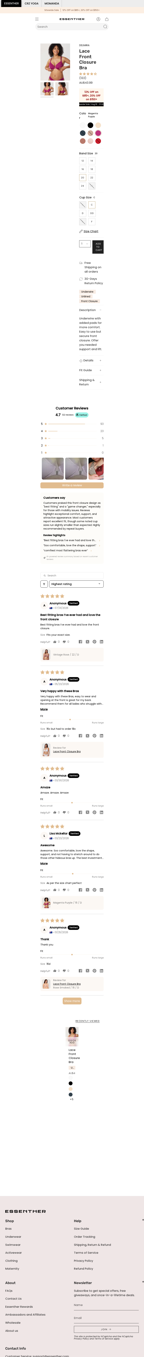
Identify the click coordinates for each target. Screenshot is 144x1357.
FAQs (8, 1291)
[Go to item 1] (53, 469)
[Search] (105, 26)
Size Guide (81, 1229)
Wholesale (13, 1323)
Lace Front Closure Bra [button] (67, 751)
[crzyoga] (31, 3)
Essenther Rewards (19, 1307)
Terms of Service (86, 1253)
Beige (71, 1089)
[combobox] (70, 26)
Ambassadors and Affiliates (25, 1315)
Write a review (72, 485)
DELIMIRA (84, 45)
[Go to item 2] (76, 469)
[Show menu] (37, 19)
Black (71, 1083)
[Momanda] (52, 3)
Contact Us (13, 1299)
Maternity (12, 1269)
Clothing (11, 1261)
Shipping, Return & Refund (92, 1245)
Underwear (13, 1237)
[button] (88, 74)
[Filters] (44, 584)
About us (11, 1331)
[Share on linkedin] (101, 642)
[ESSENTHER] (11, 3)
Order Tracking (84, 1237)
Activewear (13, 1253)
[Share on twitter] (87, 642)
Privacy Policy (83, 1261)
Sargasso (71, 1095)
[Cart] (107, 19)
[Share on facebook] (80, 642)
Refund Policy (83, 1269)
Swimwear (13, 1245)
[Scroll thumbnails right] (99, 469)
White (71, 1078)
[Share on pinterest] (94, 642)
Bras (8, 1229)
